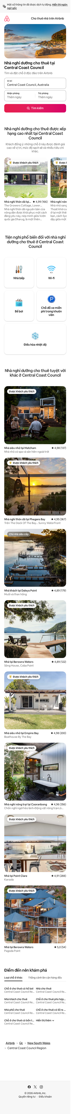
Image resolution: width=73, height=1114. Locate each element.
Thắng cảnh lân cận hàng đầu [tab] (45, 977)
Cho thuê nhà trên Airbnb (47, 18)
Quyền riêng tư (27, 1096)
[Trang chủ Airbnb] (7, 18)
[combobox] (35, 85)
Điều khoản (45, 1096)
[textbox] (19, 97)
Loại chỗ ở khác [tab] (13, 977)
